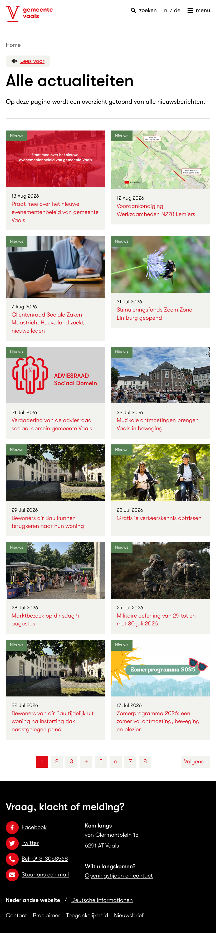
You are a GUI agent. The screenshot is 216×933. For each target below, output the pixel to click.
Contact (16, 915)
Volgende (196, 761)
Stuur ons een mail (45, 874)
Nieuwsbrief (129, 915)
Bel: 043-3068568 (45, 859)
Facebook (34, 827)
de (177, 10)
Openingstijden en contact (119, 875)
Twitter (30, 843)
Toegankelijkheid (87, 915)
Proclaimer (46, 915)
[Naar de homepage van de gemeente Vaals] (29, 14)
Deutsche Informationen (102, 900)
